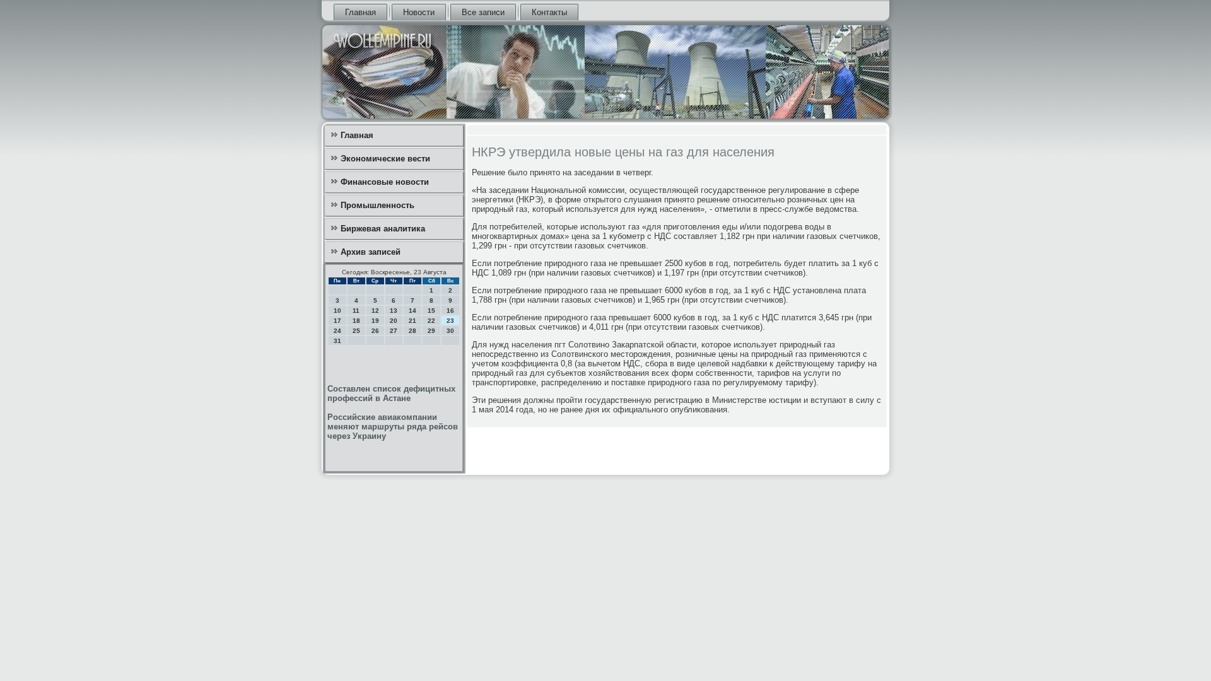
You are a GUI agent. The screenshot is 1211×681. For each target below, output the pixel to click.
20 (393, 320)
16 (450, 310)
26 (375, 330)
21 (412, 320)
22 (431, 320)
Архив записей (371, 252)
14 (412, 310)
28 (412, 330)
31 (337, 340)
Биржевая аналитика (383, 228)
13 (393, 310)
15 (431, 310)
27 (393, 330)
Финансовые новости (385, 182)
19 (375, 320)
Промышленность (377, 205)
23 (450, 320)
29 (431, 330)
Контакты (549, 12)
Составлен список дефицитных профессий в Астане (391, 393)
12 (375, 310)
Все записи (483, 12)
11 (356, 310)
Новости (419, 12)
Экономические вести (385, 158)
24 (337, 330)
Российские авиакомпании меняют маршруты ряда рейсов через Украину (392, 426)
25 (356, 330)
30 (450, 330)
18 (356, 320)
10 (337, 310)
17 (337, 320)
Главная (360, 12)
